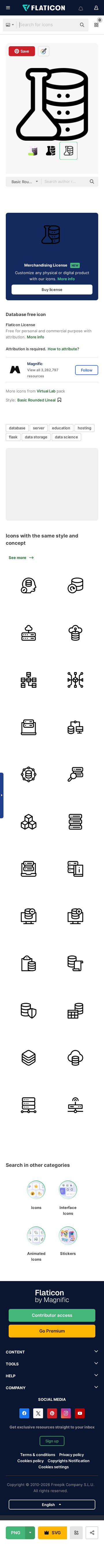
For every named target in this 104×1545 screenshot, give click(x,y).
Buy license (52, 289)
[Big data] (75, 632)
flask (13, 437)
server (38, 428)
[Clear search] (69, 25)
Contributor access (52, 1315)
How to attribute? (63, 348)
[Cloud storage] (28, 632)
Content (15, 1352)
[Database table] (75, 869)
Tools (12, 1364)
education (61, 428)
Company (15, 1387)
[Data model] (28, 680)
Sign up (52, 1441)
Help (10, 1375)
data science (66, 437)
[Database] (28, 727)
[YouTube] (80, 1413)
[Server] (75, 585)
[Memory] (28, 585)
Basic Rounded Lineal (36, 400)
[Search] (75, 774)
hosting (84, 428)
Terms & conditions (37, 1454)
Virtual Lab (46, 391)
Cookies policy (30, 1460)
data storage (36, 437)
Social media (52, 1399)
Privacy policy (71, 1454)
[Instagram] (66, 1413)
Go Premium (52, 1331)
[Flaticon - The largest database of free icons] (44, 8)
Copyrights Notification (69, 1460)
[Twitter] (38, 1413)
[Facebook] (24, 1413)
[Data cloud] (75, 1058)
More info (66, 278)
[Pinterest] (52, 1413)
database (17, 428)
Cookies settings (53, 1467)
